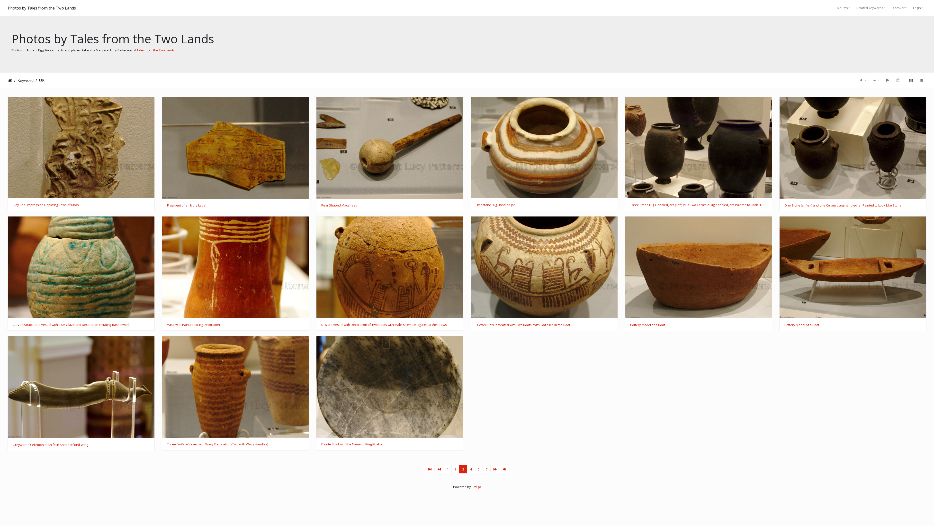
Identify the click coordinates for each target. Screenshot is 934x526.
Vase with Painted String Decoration (193, 325)
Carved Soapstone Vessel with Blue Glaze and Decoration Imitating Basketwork (71, 325)
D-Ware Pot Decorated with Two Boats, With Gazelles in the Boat (523, 325)
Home (10, 80)
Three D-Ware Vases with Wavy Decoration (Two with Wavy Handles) (217, 444)
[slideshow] (887, 80)
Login (917, 8)
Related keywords (869, 8)
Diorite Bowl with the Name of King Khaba (351, 444)
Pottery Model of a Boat (647, 325)
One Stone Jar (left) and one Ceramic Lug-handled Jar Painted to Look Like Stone (842, 205)
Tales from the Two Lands (156, 50)
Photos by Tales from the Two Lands (42, 8)
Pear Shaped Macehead (339, 205)
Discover (898, 8)
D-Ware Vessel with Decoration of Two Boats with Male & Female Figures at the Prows (384, 325)
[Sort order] (862, 80)
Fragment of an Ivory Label (186, 205)
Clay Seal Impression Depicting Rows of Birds (46, 205)
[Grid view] (911, 80)
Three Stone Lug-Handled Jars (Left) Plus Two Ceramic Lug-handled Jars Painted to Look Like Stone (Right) (698, 205)
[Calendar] (899, 80)
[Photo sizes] (875, 80)
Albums (842, 8)
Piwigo (476, 487)
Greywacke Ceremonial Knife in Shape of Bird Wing (50, 445)
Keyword (26, 80)
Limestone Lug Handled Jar (495, 205)
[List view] (921, 80)
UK (42, 80)
